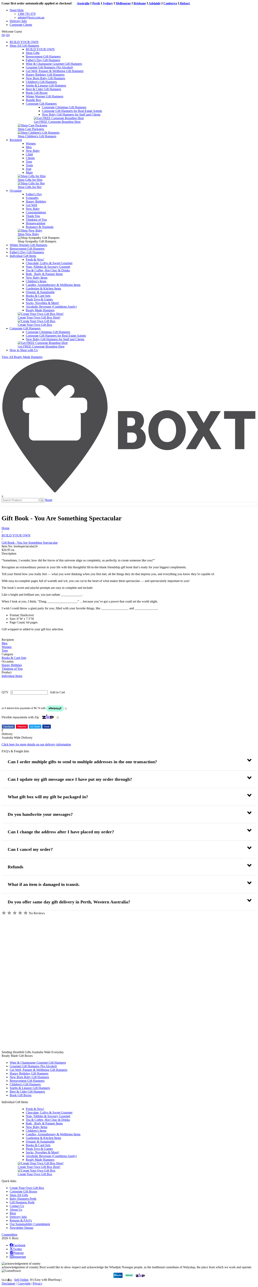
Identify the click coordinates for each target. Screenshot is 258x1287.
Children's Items (36, 281)
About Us (16, 1209)
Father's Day (34, 194)
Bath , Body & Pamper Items (44, 274)
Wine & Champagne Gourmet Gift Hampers (54, 63)
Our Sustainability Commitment (30, 1224)
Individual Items (12, 676)
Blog (13, 1213)
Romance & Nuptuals (39, 227)
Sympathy (32, 198)
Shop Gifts (33, 53)
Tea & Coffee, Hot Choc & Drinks (48, 270)
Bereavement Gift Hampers (43, 56)
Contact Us (17, 1206)
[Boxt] (129, 492)
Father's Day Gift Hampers (43, 60)
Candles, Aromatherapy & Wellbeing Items (53, 285)
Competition (9, 1234)
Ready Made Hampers (40, 310)
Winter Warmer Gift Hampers (44, 96)
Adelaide (146, 3)
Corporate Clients (21, 24)
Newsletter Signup (21, 1227)
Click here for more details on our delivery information (36, 744)
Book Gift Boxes (37, 92)
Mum (29, 172)
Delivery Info (18, 21)
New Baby (33, 150)
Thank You (33, 216)
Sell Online (21, 1279)
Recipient (16, 140)
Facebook (8, 726)
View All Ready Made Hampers (22, 357)
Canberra (162, 3)
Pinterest (22, 726)
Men (29, 147)
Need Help (17, 10)
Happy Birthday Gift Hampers (45, 74)
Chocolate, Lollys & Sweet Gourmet (49, 263)
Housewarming (35, 223)
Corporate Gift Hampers (41, 103)
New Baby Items (36, 277)
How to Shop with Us (24, 350)
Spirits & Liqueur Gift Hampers (46, 85)
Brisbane (131, 3)
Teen (29, 161)
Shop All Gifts (19, 1195)
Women (31, 143)
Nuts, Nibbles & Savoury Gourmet (48, 266)
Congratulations (36, 212)
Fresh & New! (35, 259)
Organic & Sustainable (40, 292)
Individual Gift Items (23, 256)
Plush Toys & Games (39, 299)
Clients (30, 158)
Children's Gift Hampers (41, 82)
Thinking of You (36, 219)
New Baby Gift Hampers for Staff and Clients (71, 114)
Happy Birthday (36, 201)
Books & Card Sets (38, 295)
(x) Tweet (35, 726)
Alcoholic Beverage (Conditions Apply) (51, 306)
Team (29, 165)
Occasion (16, 190)
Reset (48, 500)
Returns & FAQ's (21, 1220)
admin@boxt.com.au (31, 17)
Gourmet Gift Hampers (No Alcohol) (49, 67)
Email (46, 726)
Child (29, 154)
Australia (75, 3)
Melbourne (115, 3)
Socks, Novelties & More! (42, 303)
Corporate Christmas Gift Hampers (64, 107)
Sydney (100, 3)
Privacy (37, 1283)
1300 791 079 (26, 14)
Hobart (176, 3)
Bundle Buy (33, 100)
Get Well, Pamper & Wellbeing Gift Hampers (54, 71)
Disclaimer (8, 1283)
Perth (88, 3)
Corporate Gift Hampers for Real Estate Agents (72, 111)
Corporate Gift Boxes (23, 1191)
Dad (28, 169)
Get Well (31, 205)
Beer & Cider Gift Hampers (43, 89)
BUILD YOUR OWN (24, 42)
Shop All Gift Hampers (24, 45)
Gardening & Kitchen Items (43, 288)
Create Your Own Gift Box (27, 1188)
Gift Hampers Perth (22, 1202)
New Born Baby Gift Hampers (45, 78)
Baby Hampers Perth (23, 1198)
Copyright (24, 1283)
